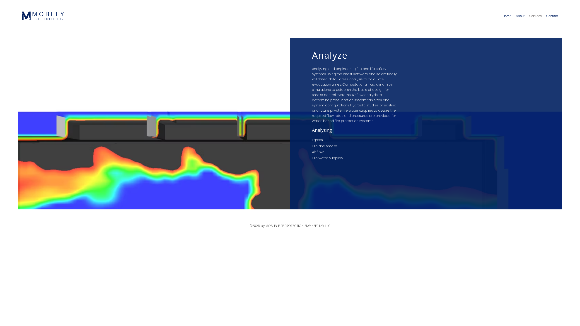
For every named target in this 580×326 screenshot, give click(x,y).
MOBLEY (48, 14)
